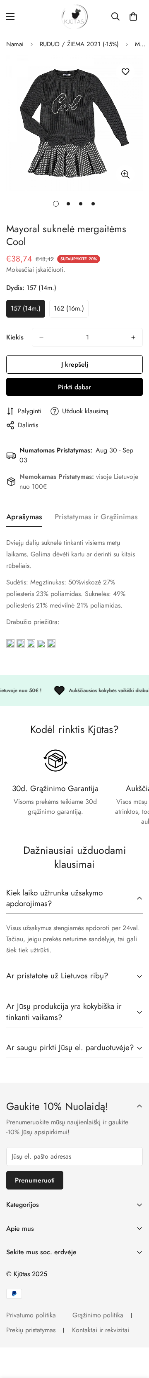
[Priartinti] (125, 174)
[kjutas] (74, 16)
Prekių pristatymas (30, 1330)
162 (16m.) (71, 311)
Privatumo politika (31, 1315)
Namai (15, 44)
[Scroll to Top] (134, 1334)
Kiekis (15, 337)
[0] (133, 16)
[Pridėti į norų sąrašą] (125, 72)
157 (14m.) (28, 311)
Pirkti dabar (74, 387)
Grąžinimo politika (97, 1315)
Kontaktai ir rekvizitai (100, 1330)
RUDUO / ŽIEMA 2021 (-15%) (79, 44)
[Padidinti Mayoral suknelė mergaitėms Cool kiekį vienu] (133, 337)
